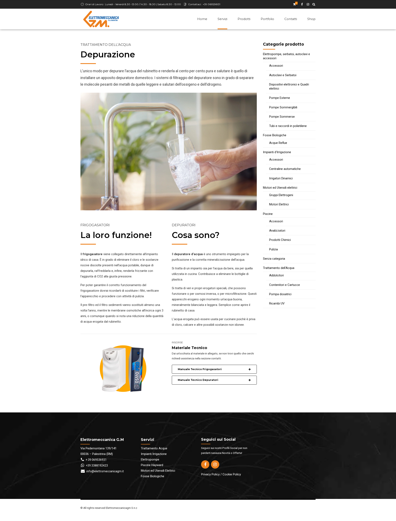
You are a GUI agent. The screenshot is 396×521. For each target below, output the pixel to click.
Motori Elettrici (279, 204)
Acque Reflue (278, 143)
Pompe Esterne (279, 98)
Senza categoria (274, 258)
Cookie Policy (232, 474)
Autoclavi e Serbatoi (282, 75)
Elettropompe (150, 459)
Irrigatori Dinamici (281, 178)
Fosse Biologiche (274, 135)
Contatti (290, 19)
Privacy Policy (210, 474)
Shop (311, 19)
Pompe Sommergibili (283, 107)
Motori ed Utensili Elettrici (158, 470)
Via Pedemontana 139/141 (98, 448)
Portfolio (267, 19)
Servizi (222, 19)
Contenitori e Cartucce (284, 285)
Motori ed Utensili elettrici (280, 187)
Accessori (276, 65)
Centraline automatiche (285, 169)
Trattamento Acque (154, 448)
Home (202, 19)
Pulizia (273, 249)
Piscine (268, 214)
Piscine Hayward (152, 465)
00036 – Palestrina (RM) (96, 454)
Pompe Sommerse (282, 116)
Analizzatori (277, 230)
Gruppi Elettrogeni (281, 195)
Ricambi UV (277, 303)
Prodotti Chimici (280, 240)
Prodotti (244, 19)
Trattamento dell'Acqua (278, 268)
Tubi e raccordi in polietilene (288, 126)
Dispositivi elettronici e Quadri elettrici (289, 86)
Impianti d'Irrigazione (277, 152)
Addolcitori (276, 275)
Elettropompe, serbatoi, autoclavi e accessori (286, 56)
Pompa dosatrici (280, 294)
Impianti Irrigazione (154, 454)
